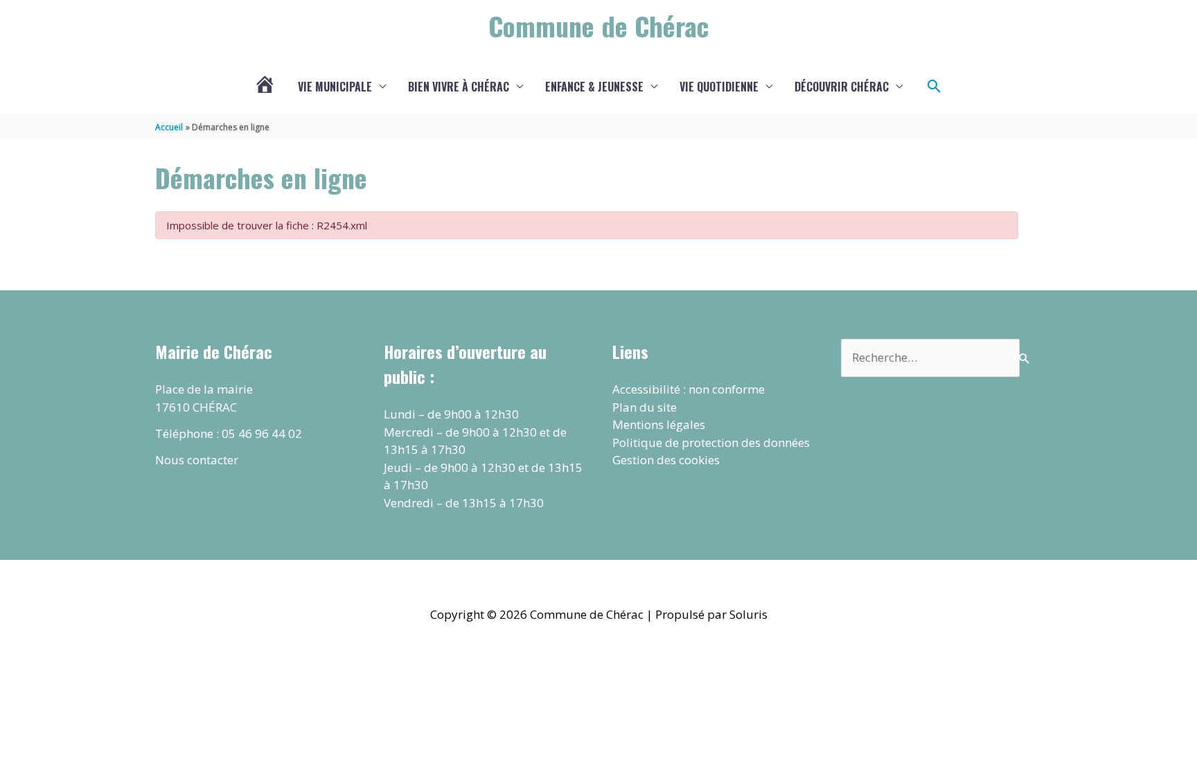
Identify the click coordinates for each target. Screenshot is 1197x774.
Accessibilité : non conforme (688, 389)
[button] (934, 87)
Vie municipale (335, 86)
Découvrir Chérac (842, 86)
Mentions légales (658, 424)
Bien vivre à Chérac (458, 86)
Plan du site (644, 407)
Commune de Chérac (598, 25)
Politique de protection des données (711, 442)
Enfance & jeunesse (594, 86)
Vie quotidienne (719, 86)
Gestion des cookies (666, 460)
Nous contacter (196, 460)
